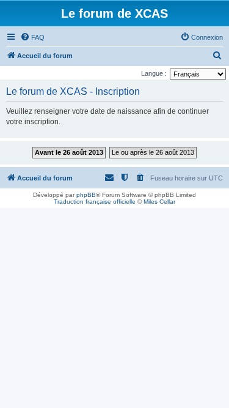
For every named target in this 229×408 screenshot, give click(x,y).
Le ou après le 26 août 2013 (153, 152)
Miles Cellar (159, 201)
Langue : (154, 73)
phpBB (86, 194)
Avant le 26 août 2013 (69, 152)
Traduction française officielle (95, 201)
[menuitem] (32, 37)
